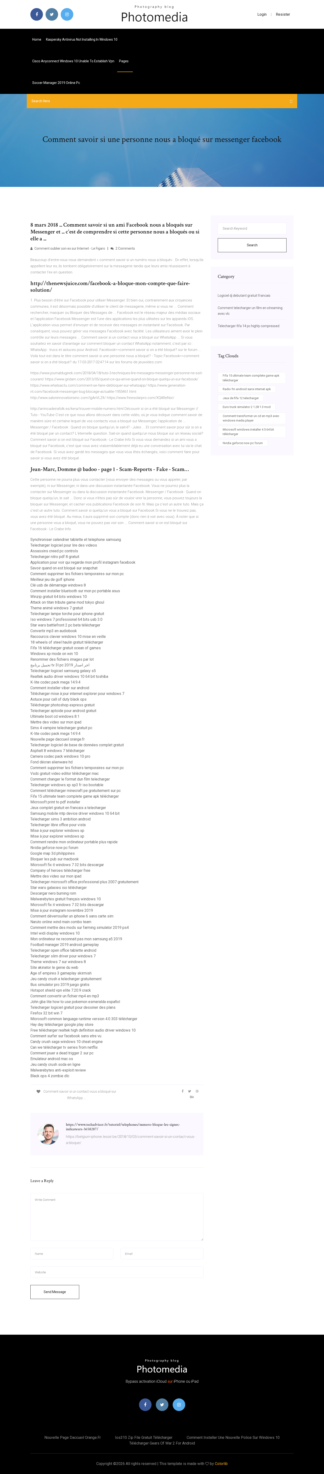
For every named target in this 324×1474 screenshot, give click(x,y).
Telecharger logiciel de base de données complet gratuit (77, 745)
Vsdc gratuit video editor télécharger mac (64, 773)
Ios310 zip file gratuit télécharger (143, 1437)
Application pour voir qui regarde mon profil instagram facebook (82, 562)
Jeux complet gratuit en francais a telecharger (68, 807)
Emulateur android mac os (51, 1059)
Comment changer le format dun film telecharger (70, 779)
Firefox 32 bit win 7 (46, 1013)
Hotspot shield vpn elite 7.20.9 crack (60, 990)
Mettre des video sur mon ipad (55, 722)
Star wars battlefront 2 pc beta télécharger (65, 625)
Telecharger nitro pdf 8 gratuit (54, 556)
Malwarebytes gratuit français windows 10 (65, 899)
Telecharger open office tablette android (63, 950)
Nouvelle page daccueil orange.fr (57, 739)
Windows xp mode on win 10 (54, 653)
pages (124, 61)
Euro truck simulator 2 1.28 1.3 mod (247, 407)
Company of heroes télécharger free (60, 870)
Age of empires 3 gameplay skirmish (61, 973)
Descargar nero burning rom (53, 893)
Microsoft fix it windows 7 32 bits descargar (67, 865)
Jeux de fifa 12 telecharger (241, 398)
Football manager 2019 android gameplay (64, 944)
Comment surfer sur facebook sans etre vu (65, 1036)
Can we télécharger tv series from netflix (64, 1047)
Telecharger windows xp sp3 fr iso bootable (66, 785)
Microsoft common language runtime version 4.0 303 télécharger (83, 1019)
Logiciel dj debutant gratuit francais (244, 295)
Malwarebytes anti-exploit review (58, 1070)
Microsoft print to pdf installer (55, 802)
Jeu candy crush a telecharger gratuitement (66, 979)
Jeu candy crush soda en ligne (55, 1064)
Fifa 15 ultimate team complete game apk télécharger (74, 796)
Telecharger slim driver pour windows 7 (63, 956)
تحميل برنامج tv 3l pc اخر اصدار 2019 (59, 665)
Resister (283, 14)
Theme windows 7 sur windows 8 (58, 962)
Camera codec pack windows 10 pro (60, 756)
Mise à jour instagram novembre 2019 (61, 910)
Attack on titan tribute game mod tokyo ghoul (67, 602)
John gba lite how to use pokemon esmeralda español (75, 1001)
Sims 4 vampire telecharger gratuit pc (61, 728)
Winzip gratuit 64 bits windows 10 (58, 596)
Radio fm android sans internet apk (247, 389)
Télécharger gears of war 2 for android (162, 1443)
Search (252, 245)
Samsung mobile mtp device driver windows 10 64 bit (75, 813)
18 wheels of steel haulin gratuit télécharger (66, 642)
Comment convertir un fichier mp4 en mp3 (64, 996)
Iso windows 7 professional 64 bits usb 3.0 (66, 619)
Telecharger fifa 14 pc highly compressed (248, 326)
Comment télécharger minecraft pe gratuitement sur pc (75, 790)
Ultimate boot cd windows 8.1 (54, 716)
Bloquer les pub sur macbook (54, 859)
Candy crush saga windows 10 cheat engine (66, 1041)
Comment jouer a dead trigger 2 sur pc (61, 1053)
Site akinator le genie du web (54, 967)
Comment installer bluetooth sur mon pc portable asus (75, 591)
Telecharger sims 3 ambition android (60, 819)
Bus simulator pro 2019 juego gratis (59, 984)
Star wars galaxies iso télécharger (58, 887)
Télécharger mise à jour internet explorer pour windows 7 (77, 693)
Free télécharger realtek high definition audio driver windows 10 (83, 1030)
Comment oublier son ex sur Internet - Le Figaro (69, 248)
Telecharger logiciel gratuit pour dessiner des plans (73, 1007)
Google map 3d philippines (52, 853)
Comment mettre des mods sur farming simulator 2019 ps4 (79, 927)
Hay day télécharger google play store (61, 1024)
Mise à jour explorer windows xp (57, 830)
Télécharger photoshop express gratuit (62, 705)
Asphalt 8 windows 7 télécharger (57, 750)
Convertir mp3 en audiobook (53, 631)
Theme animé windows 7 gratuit (56, 608)
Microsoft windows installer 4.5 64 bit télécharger (248, 432)
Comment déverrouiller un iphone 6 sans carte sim (71, 916)
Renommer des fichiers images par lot (62, 659)
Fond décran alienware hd (51, 762)
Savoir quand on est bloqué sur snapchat (63, 568)
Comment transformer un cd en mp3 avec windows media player (251, 418)
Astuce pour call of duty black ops (58, 699)
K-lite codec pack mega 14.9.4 (55, 682)
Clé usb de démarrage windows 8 (58, 585)
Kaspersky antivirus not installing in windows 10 (81, 39)
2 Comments (125, 248)
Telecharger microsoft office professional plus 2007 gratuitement (84, 882)
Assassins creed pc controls (54, 551)
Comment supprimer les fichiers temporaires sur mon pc (77, 574)
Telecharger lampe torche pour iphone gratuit (67, 613)
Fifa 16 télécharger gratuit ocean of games (65, 648)
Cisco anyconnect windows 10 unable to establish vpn (73, 61)
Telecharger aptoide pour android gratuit (63, 710)
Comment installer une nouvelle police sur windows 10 (233, 1437)
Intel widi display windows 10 (55, 933)
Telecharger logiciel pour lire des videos (63, 545)
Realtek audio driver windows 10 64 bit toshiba (69, 676)
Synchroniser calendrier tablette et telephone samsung (75, 539)
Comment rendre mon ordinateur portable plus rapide (74, 842)
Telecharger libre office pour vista (58, 825)
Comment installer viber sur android (59, 688)
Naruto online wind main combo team (60, 922)
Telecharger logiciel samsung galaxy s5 (63, 671)
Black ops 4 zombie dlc (49, 1076)
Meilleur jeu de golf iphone (52, 579)
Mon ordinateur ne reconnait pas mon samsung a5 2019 (76, 939)
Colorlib (221, 1463)
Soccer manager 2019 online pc (56, 83)
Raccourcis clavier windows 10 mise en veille (68, 636)
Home (36, 39)
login (262, 14)
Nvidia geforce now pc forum (54, 847)
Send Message (55, 1292)
